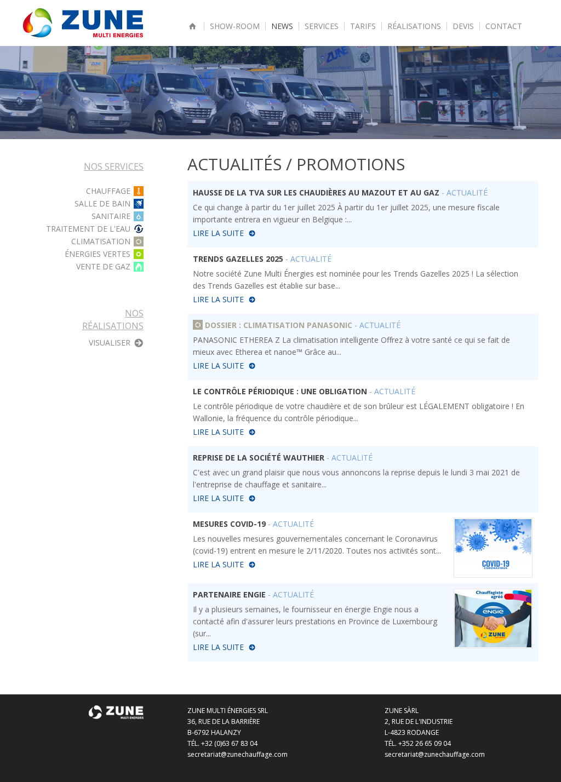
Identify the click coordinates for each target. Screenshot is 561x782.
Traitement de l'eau (88, 229)
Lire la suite (218, 233)
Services (322, 26)
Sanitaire (110, 216)
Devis (463, 26)
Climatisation (100, 241)
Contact (503, 26)
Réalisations (414, 26)
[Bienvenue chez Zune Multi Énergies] (192, 26)
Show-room (235, 26)
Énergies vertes (97, 254)
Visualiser (109, 343)
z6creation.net (27, 765)
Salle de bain (102, 204)
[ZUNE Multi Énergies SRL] (83, 22)
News (282, 26)
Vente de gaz (103, 267)
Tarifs (363, 26)
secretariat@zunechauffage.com (237, 754)
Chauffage (108, 191)
